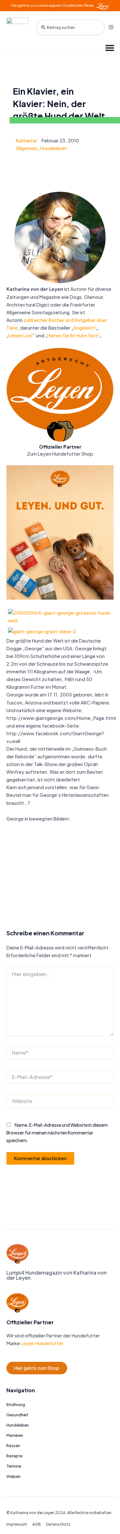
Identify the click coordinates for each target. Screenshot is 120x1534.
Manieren (14, 1435)
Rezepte (14, 1456)
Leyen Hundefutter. (42, 1343)
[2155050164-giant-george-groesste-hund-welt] (60, 616)
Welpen (13, 1476)
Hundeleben (53, 148)
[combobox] (70, 27)
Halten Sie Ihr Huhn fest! (73, 335)
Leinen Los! (20, 335)
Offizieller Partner (60, 447)
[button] (109, 47)
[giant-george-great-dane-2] (41, 631)
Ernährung (15, 1404)
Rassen (13, 1445)
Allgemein (26, 148)
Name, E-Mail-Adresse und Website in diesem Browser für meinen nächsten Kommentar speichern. (57, 1132)
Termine (13, 1466)
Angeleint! (84, 328)
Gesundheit (17, 1414)
